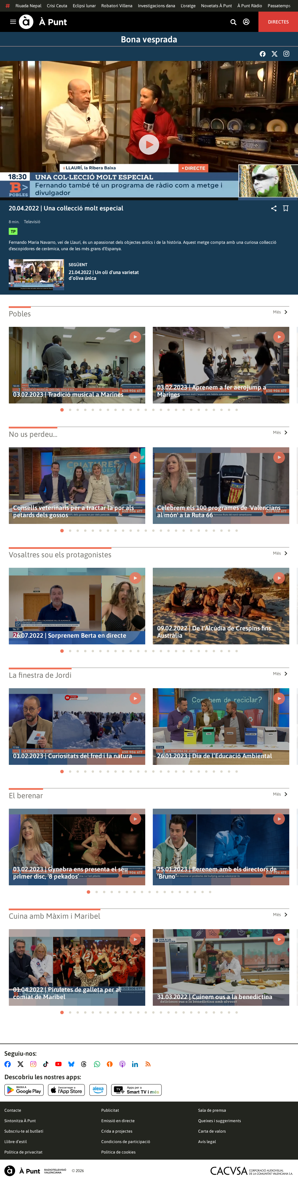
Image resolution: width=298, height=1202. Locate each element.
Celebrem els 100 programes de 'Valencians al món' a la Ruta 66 (219, 511)
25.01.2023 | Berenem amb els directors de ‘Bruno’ (217, 873)
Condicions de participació (125, 1141)
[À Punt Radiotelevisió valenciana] (35, 1170)
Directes (278, 21)
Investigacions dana (156, 5)
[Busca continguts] (233, 22)
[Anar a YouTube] (59, 1064)
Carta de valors (212, 1131)
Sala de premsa (212, 1110)
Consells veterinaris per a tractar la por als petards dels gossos (73, 511)
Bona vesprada (149, 39)
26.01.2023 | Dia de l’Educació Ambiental (214, 756)
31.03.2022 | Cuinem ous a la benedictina (214, 997)
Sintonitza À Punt (20, 1120)
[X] (275, 54)
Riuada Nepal (28, 5)
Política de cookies (118, 1152)
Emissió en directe (118, 1120)
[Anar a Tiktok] (47, 1064)
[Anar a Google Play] (24, 1090)
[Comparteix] (273, 208)
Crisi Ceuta (57, 5)
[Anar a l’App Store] (66, 1090)
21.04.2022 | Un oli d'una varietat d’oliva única (104, 275)
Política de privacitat (23, 1152)
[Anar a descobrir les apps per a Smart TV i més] (136, 1090)
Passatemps (279, 5)
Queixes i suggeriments (219, 1120)
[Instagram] (286, 54)
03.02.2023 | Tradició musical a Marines (68, 394)
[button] (62, 410)
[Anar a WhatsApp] (98, 1064)
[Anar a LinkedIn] (136, 1064)
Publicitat (110, 1110)
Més (277, 311)
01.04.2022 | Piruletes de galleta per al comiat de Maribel (67, 993)
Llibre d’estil (15, 1141)
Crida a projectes (116, 1131)
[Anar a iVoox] (111, 1064)
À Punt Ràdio (249, 5)
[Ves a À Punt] (43, 22)
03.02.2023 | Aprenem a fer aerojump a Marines (211, 391)
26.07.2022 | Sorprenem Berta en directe (69, 635)
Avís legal (207, 1141)
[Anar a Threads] (85, 1064)
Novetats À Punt (216, 5)
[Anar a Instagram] (34, 1064)
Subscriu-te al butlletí (23, 1131)
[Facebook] (263, 54)
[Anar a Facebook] (8, 1064)
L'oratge (188, 5)
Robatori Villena (116, 5)
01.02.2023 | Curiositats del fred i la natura (72, 756)
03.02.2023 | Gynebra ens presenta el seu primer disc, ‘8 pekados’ (70, 873)
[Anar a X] (21, 1064)
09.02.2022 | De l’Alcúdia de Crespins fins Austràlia (214, 632)
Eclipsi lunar (84, 5)
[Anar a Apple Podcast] (123, 1064)
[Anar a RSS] (149, 1064)
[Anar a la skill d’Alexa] (98, 1090)
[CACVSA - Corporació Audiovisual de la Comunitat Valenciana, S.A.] (252, 1170)
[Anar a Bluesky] (72, 1064)
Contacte (12, 1110)
